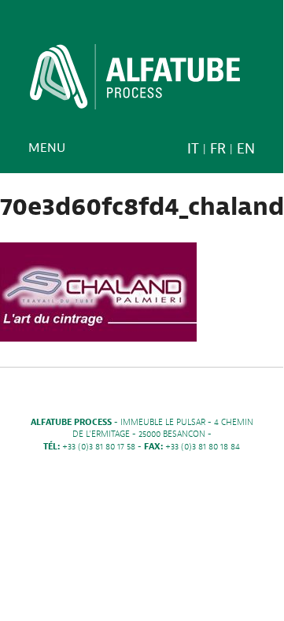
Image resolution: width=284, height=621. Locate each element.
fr (218, 149)
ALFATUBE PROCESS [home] (135, 82)
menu (46, 148)
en (246, 149)
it (193, 149)
